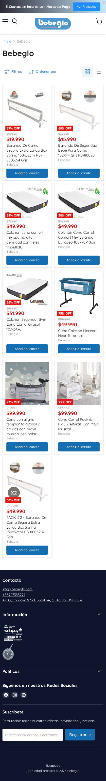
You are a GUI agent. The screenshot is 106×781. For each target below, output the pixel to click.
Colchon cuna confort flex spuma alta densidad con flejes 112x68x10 (24, 239)
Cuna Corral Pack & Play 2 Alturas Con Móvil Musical (78, 424)
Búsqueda (53, 765)
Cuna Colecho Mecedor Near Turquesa (78, 333)
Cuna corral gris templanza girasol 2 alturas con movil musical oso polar (23, 426)
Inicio (6, 41)
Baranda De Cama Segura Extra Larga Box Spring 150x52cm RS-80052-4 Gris (26, 152)
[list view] (98, 71)
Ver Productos (86, 6)
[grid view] (87, 71)
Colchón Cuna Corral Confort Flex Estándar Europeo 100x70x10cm (77, 237)
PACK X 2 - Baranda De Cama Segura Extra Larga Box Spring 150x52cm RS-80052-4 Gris (26, 527)
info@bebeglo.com (17, 589)
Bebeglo (12, 164)
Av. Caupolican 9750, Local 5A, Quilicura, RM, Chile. (42, 600)
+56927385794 (13, 595)
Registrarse (80, 734)
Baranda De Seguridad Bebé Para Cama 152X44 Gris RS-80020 (77, 150)
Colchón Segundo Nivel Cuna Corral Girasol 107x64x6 (26, 324)
